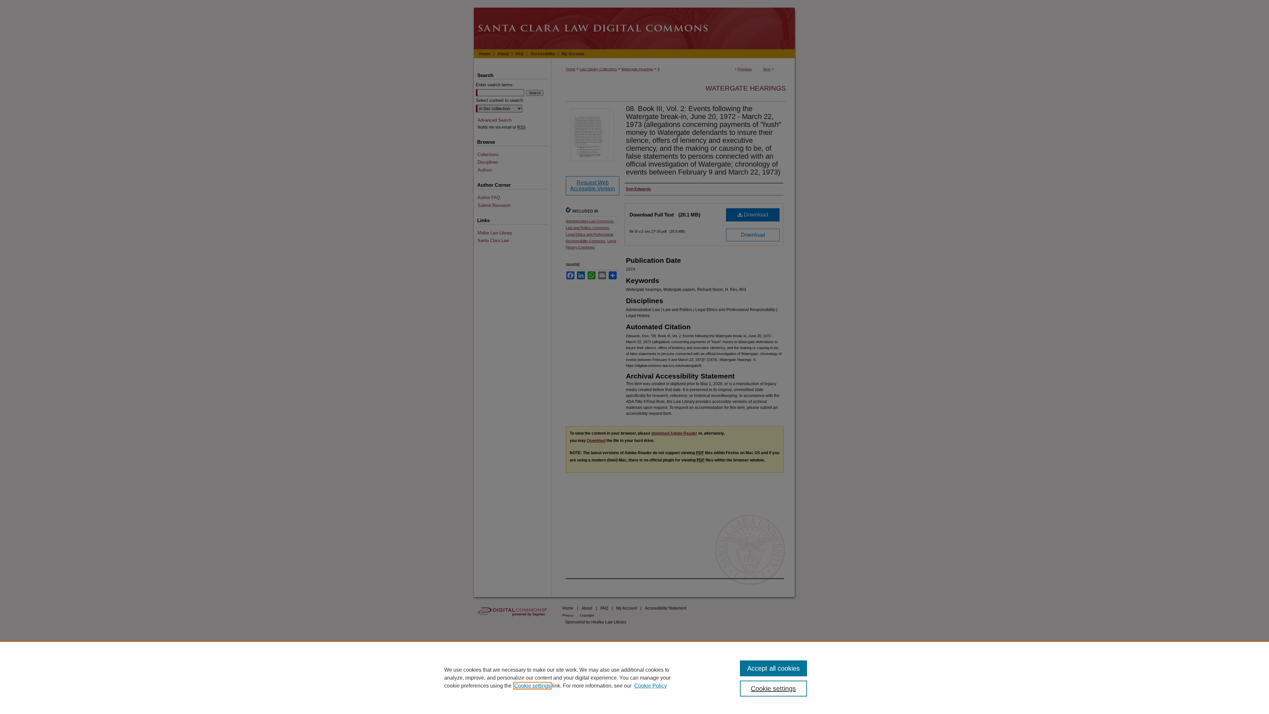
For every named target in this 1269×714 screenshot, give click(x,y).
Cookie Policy (650, 686)
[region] (634, 677)
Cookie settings (532, 686)
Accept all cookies (773, 668)
